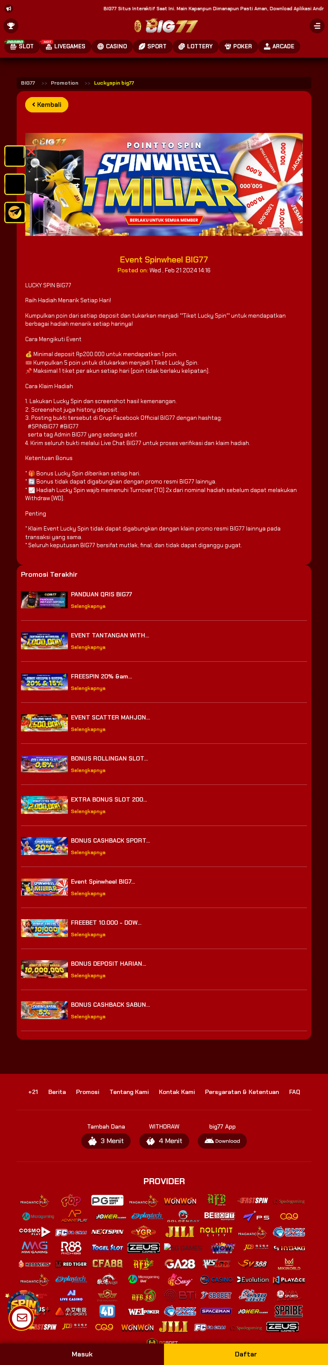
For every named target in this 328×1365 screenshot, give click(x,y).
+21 (33, 1092)
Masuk (82, 1354)
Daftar (246, 1354)
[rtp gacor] (15, 183)
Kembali (48, 104)
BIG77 (28, 83)
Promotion (64, 83)
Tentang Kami (129, 1092)
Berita (57, 1092)
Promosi (87, 1092)
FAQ (294, 1092)
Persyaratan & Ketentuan (242, 1092)
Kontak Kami (177, 1092)
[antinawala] (15, 155)
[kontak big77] (15, 211)
